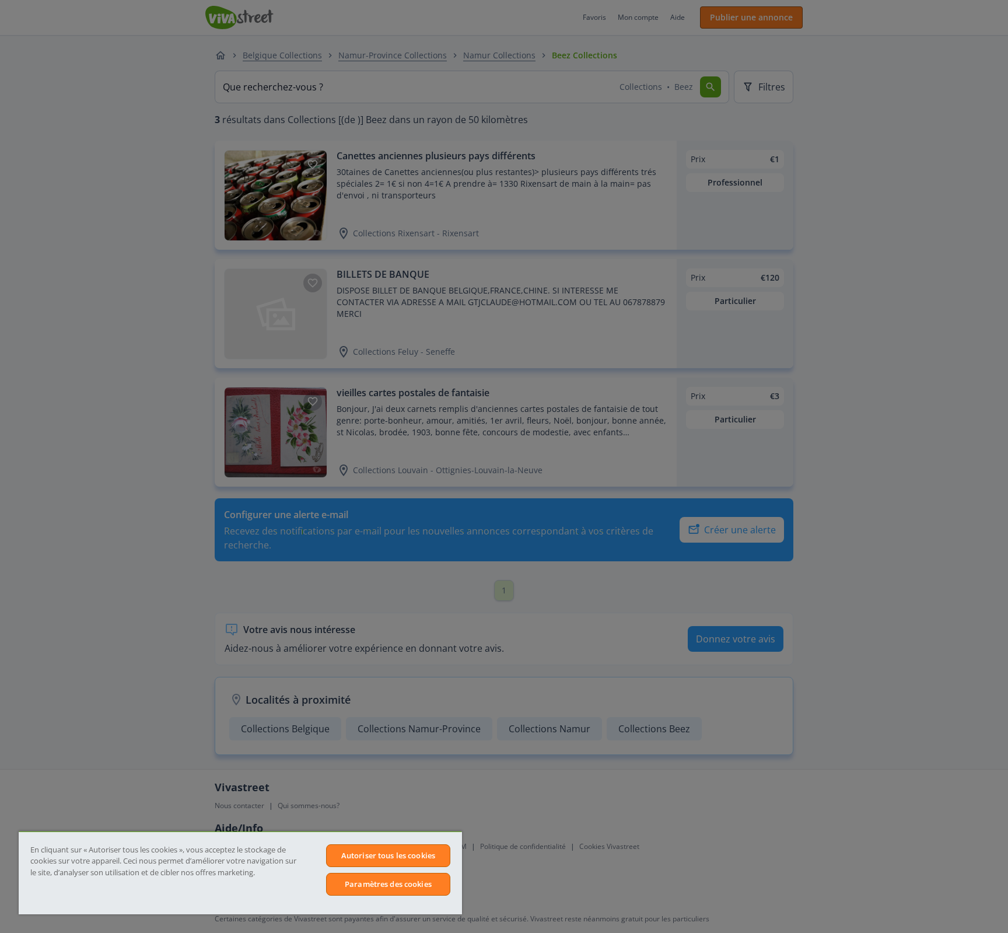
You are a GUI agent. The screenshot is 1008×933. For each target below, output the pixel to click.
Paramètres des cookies (388, 884)
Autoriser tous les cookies (388, 855)
